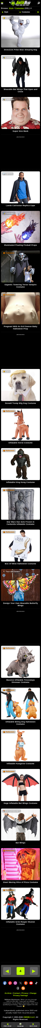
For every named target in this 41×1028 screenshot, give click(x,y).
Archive (8, 993)
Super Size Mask (20, 131)
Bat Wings (20, 843)
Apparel (7, 174)
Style (11, 8)
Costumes (19, 8)
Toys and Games (11, 571)
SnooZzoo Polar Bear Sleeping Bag (20, 50)
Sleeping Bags (10, 18)
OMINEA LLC (29, 1017)
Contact (16, 993)
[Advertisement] (20, 152)
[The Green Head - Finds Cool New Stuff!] (20, 3)
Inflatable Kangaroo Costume (20, 764)
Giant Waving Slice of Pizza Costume (20, 882)
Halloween (9, 253)
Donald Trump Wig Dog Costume (20, 403)
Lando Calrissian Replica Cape (20, 205)
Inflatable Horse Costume (21, 443)
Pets (6, 371)
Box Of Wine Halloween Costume (20, 564)
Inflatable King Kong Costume (20, 482)
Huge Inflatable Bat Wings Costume (20, 803)
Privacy (25, 993)
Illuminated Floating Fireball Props (20, 245)
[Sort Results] (38, 12)
